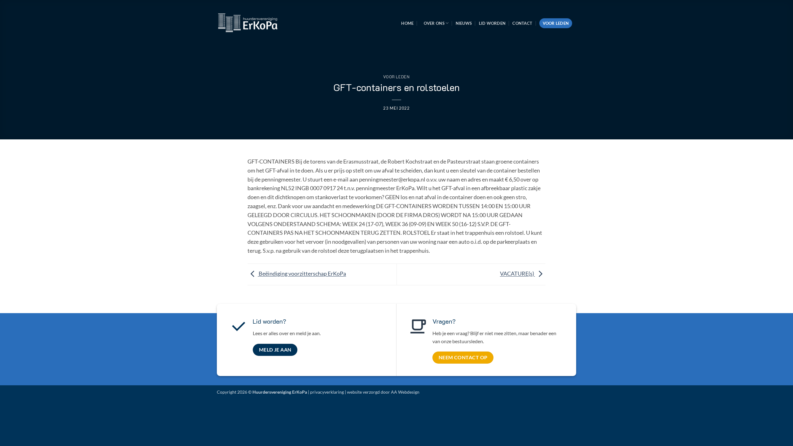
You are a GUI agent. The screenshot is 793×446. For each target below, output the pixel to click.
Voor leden (556, 23)
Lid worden (492, 23)
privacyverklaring (327, 392)
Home (407, 23)
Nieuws (464, 23)
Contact (522, 23)
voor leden (396, 76)
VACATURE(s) (517, 273)
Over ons (434, 23)
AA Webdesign (405, 392)
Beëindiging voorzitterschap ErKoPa (302, 273)
